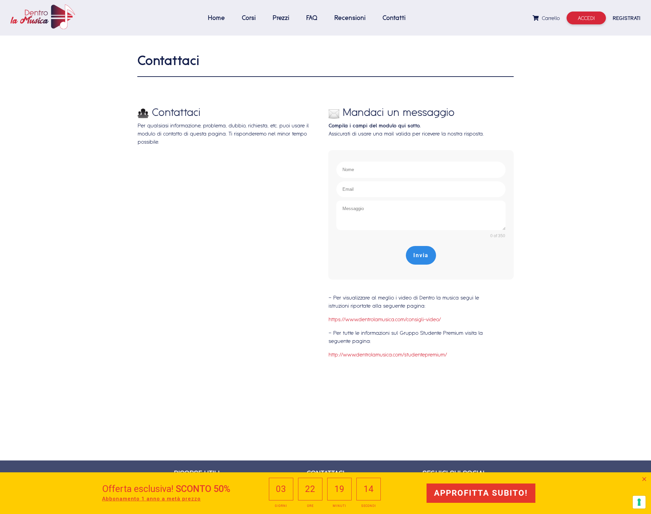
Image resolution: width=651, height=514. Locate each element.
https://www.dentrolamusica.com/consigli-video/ (385, 319)
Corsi (249, 18)
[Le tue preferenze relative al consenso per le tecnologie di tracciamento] (639, 502)
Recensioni (350, 18)
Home (216, 18)
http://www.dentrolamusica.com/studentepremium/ (388, 354)
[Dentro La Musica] (43, 17)
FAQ (311, 18)
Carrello (550, 18)
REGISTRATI (626, 18)
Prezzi (281, 18)
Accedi (586, 18)
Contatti (394, 18)
